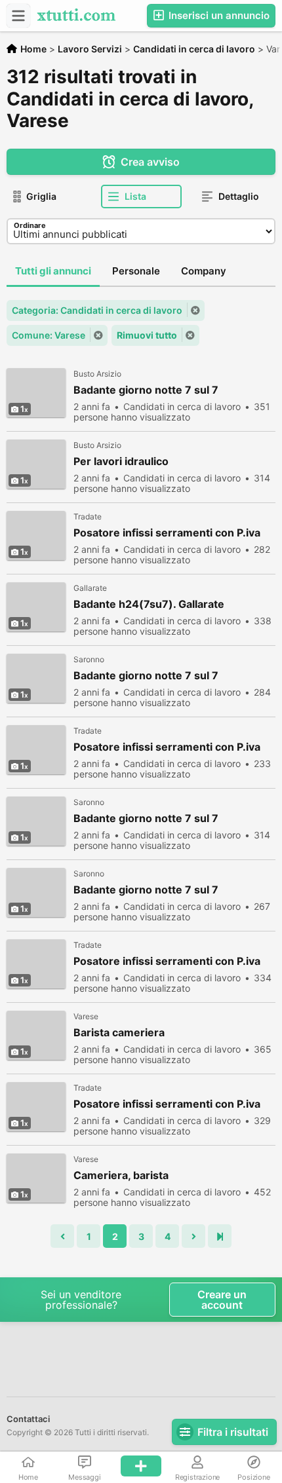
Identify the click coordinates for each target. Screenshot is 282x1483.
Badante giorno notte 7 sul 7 (145, 390)
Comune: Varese (48, 335)
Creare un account (222, 1299)
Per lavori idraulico (121, 461)
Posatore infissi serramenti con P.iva (166, 533)
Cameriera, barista (121, 1175)
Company (203, 271)
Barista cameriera (119, 1032)
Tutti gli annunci (53, 271)
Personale (136, 271)
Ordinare (30, 225)
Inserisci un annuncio (218, 15)
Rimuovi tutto (147, 335)
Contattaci (28, 1419)
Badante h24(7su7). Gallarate (148, 604)
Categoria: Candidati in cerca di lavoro (97, 310)
